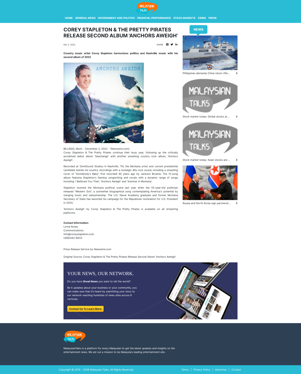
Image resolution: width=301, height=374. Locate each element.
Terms (185, 369)
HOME (69, 17)
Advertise (221, 369)
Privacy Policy (201, 369)
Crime (202, 17)
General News (85, 17)
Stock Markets (184, 17)
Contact (236, 369)
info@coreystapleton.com (78, 234)
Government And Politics (116, 17)
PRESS (213, 17)
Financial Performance (154, 17)
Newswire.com (120, 148)
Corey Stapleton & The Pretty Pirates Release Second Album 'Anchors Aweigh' (130, 256)
